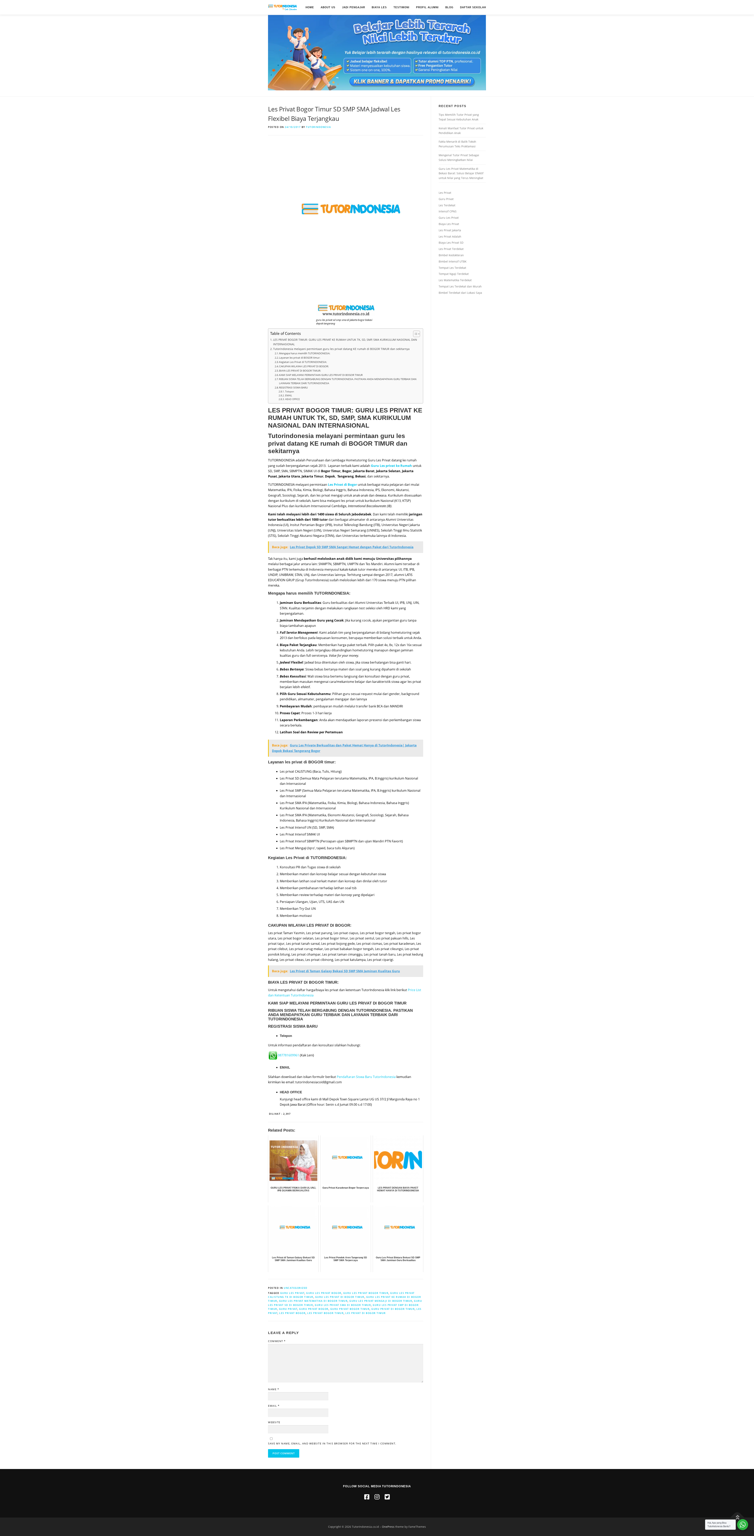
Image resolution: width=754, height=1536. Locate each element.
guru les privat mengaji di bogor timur (380, 1301)
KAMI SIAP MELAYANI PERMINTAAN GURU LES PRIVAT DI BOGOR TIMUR (321, 375)
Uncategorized (295, 1288)
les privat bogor (292, 1313)
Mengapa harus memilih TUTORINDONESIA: (304, 353)
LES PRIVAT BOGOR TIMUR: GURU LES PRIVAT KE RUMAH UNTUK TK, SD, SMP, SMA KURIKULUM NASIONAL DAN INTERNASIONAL (345, 342)
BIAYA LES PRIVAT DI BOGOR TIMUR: (300, 370)
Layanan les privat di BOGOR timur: (299, 357)
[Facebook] (366, 1497)
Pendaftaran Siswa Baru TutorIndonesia (366, 1077)
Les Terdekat (447, 205)
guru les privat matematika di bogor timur (313, 1301)
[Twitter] (387, 1497)
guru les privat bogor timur (366, 1293)
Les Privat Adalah (450, 236)
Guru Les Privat (449, 217)
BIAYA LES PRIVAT (285, 982)
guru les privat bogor (323, 1293)
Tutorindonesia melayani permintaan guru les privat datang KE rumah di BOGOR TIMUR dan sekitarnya (341, 349)
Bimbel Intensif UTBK (453, 261)
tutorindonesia (318, 127)
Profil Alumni (427, 7)
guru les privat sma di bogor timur (343, 1305)
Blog (449, 7)
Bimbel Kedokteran (451, 255)
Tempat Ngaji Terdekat (454, 274)
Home (310, 7)
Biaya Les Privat (449, 224)
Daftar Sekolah (473, 7)
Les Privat (445, 193)
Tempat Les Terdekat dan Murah (460, 286)
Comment (277, 1341)
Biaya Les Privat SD (451, 242)
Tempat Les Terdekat (452, 268)
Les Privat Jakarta (450, 230)
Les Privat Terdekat (451, 249)
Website (274, 1422)
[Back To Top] (737, 1518)
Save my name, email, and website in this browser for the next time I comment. (332, 1443)
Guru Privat (446, 199)
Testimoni (401, 7)
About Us (328, 7)
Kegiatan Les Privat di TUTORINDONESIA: (303, 362)
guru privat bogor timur (350, 1309)
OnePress (388, 1527)
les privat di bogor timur (365, 1313)
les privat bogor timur (325, 1313)
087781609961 (288, 1055)
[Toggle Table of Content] (414, 334)
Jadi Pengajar (353, 7)
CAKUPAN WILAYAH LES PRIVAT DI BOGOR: (304, 366)
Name (273, 1389)
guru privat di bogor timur (393, 1309)
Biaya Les (379, 7)
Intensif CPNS (448, 211)
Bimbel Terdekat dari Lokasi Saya (460, 293)
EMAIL (288, 395)
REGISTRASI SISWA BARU (293, 387)
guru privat (288, 1309)
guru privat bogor (314, 1309)
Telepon (289, 391)
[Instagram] (377, 1497)
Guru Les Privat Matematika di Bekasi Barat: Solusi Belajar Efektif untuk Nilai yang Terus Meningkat (461, 173)
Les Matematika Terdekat (455, 280)
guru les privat (292, 1293)
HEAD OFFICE (292, 399)
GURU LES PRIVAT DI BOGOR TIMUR (371, 1003)
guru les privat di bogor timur (339, 1297)
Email (274, 1405)
